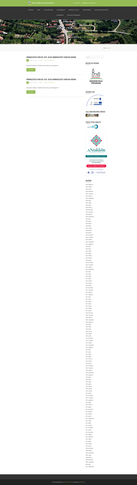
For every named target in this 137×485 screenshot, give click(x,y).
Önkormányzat (61, 10)
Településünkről (48, 10)
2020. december (89, 313)
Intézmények (60, 15)
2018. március (89, 386)
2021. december (89, 287)
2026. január (88, 189)
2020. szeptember (90, 320)
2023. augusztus (89, 244)
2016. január (88, 393)
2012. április (88, 423)
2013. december (89, 409)
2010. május (88, 439)
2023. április (88, 253)
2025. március (89, 207)
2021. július (88, 297)
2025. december (89, 191)
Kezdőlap (31, 10)
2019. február (89, 361)
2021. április (88, 303)
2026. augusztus (89, 184)
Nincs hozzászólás (49, 60)
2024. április (88, 226)
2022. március (89, 280)
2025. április (88, 205)
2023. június (88, 248)
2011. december (89, 427)
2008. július (88, 464)
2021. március (89, 306)
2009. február (89, 457)
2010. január (88, 446)
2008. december (89, 459)
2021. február (89, 308)
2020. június (88, 324)
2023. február (89, 258)
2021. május (88, 301)
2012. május (88, 420)
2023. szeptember (90, 242)
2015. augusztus (89, 400)
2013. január (88, 416)
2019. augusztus (89, 347)
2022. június (88, 274)
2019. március (89, 358)
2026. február (89, 186)
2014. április (88, 402)
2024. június (88, 221)
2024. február (89, 230)
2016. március (89, 391)
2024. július (88, 219)
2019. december (89, 338)
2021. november (89, 290)
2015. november (89, 397)
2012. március (89, 425)
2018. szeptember (90, 372)
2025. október (89, 196)
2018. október (89, 370)
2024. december (89, 209)
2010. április (88, 441)
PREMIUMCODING (67, 482)
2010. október (89, 434)
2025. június (88, 200)
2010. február (89, 443)
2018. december (89, 365)
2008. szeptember (90, 462)
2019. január (88, 363)
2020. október (89, 317)
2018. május (88, 381)
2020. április (88, 329)
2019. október (89, 342)
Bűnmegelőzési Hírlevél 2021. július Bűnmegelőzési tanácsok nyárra (51, 57)
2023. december (89, 235)
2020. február (89, 333)
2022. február (89, 283)
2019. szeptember (90, 345)
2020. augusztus (89, 322)
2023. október (89, 239)
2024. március (89, 228)
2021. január (88, 310)
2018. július (88, 377)
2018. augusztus (89, 375)
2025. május (88, 203)
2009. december (89, 448)
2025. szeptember (90, 198)
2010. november (89, 432)
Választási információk (73, 15)
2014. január (88, 407)
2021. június (88, 299)
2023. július (88, 246)
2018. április (88, 384)
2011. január (88, 430)
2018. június (88, 379)
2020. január (88, 336)
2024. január (88, 232)
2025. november (89, 193)
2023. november (89, 237)
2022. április (88, 278)
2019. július (88, 349)
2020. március (89, 331)
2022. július (88, 271)
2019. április (88, 356)
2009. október (89, 450)
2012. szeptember (90, 418)
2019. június (88, 352)
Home (104, 48)
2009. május (88, 455)
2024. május (88, 223)
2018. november (89, 368)
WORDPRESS (82, 482)
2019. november (89, 340)
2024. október (89, 214)
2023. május (88, 251)
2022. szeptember (90, 269)
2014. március (89, 404)
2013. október (89, 411)
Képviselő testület (74, 10)
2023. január (88, 260)
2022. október (89, 267)
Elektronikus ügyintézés (101, 10)
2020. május (88, 326)
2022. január (88, 285)
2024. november (89, 212)
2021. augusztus (89, 294)
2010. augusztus (89, 436)
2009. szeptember (90, 453)
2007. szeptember (90, 466)
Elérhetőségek (87, 10)
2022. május (88, 276)
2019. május (88, 354)
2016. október (89, 388)
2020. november (89, 315)
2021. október (89, 292)
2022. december (89, 262)
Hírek (38, 10)
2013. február (89, 414)
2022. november (89, 264)
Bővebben (31, 69)
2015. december (89, 395)
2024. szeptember (90, 216)
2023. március (89, 255)
